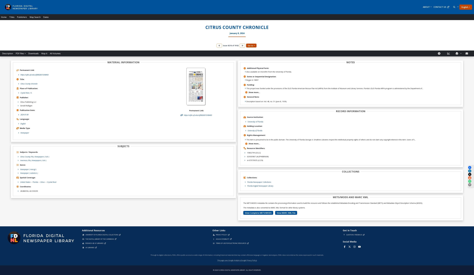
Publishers (22, 17)
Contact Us (440, 7)
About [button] (426, 7)
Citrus (42, 182)
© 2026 (237, 270)
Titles (11, 17)
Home (4, 17)
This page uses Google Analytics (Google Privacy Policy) (237, 260)
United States (25, 182)
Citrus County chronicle (29, 84)
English (465, 7)
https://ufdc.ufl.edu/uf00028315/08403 (34, 75)
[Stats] (449, 53)
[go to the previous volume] (219, 45)
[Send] (467, 53)
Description (7, 53)
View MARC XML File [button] (286, 213)
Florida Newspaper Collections (259, 182)
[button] (455, 7)
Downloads (33, 53)
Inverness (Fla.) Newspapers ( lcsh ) (33, 160)
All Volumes (55, 53)
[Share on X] (471, 174)
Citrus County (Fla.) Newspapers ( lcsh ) (34, 156)
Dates (46, 17)
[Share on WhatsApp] (471, 181)
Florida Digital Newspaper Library (260, 186)
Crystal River (52, 182)
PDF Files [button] (20, 53)
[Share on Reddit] (471, 177)
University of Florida (255, 121)
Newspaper (24, 133)
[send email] (471, 184)
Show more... (254, 92)
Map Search (35, 17)
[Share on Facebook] (471, 167)
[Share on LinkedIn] (471, 170)
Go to (250, 45)
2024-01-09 (24, 114)
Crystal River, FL (26, 93)
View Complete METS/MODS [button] (258, 213)
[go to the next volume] (242, 45)
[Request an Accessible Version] (440, 53)
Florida (35, 182)
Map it (44, 53)
